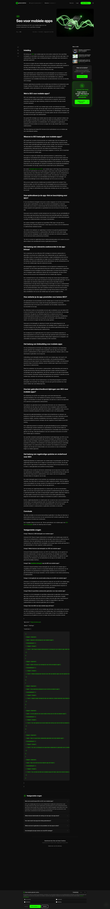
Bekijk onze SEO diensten (81, 102)
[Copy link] (18, 56)
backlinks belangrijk (36, 563)
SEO (33, 54)
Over (85, 892)
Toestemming (75, 892)
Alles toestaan (34, 906)
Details (81, 892)
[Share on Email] (18, 53)
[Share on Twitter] (18, 47)
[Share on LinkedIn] (18, 50)
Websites (50, 3)
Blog (17, 31)
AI (35, 3)
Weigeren (26, 906)
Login (77, 3)
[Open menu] (93, 3)
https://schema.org (35, 622)
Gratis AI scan (81, 76)
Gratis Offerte (85, 3)
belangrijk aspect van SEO (36, 169)
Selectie (45, 906)
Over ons (72, 3)
